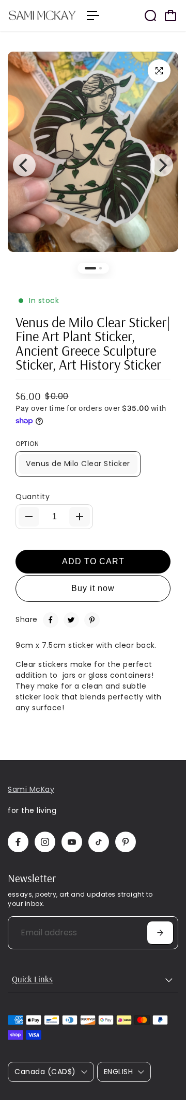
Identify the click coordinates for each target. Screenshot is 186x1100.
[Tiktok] (98, 842)
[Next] (161, 165)
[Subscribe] (160, 933)
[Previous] (24, 165)
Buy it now (93, 588)
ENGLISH (118, 1071)
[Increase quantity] (79, 517)
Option (27, 443)
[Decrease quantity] (29, 517)
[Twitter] (71, 620)
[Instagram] (45, 842)
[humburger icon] (93, 15)
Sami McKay (31, 789)
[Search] (150, 15)
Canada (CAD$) (45, 1071)
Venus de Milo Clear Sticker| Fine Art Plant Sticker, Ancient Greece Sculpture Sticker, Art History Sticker (93, 343)
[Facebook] (50, 620)
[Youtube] (71, 842)
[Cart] (170, 15)
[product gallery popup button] (159, 70)
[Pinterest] (92, 620)
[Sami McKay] (42, 15)
